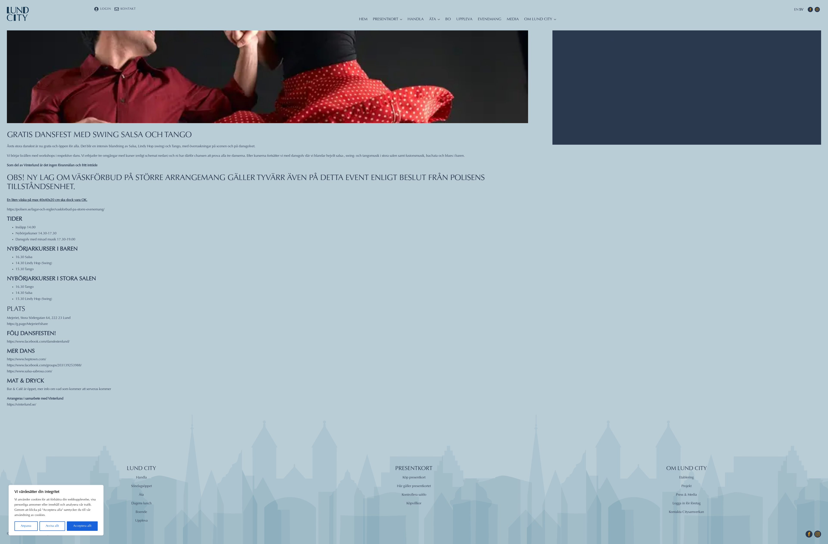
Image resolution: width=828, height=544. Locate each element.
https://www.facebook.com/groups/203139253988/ (44, 365)
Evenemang (489, 19)
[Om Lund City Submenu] (554, 20)
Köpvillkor (413, 503)
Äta (432, 19)
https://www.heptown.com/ (26, 359)
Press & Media (686, 495)
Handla (416, 19)
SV (801, 9)
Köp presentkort (414, 477)
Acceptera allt (82, 526)
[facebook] (810, 9)
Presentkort (385, 19)
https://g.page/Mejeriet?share (27, 324)
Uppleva (464, 19)
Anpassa (26, 526)
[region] (56, 510)
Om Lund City (538, 19)
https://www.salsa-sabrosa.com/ (29, 371)
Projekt (686, 486)
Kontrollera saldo (414, 495)
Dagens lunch (141, 503)
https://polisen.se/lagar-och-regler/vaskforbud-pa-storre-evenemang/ (55, 209)
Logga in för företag (687, 503)
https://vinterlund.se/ (21, 404)
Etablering (686, 477)
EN (796, 9)
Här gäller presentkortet (414, 486)
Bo (448, 19)
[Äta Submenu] (438, 20)
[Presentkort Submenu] (400, 20)
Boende (141, 512)
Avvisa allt (52, 526)
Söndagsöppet (141, 486)
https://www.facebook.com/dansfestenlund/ (38, 341)
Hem (363, 19)
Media (513, 19)
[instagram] (817, 9)
